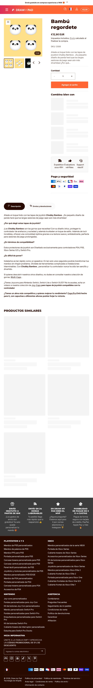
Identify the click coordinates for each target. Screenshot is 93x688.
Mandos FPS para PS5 (14, 553)
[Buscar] (65, 10)
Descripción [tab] (16, 206)
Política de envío (61, 682)
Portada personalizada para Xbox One (65, 577)
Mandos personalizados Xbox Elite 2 (64, 570)
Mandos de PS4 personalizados (18, 578)
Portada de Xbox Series (58, 549)
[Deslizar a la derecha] (39, 63)
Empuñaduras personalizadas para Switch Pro (23, 618)
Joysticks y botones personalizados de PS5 (23, 571)
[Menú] (7, 10)
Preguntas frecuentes (57, 602)
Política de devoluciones (59, 613)
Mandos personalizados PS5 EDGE (19, 574)
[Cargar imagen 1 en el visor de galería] (9, 63)
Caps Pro (72, 293)
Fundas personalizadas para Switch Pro (21, 613)
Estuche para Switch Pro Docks (18, 630)
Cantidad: (55, 70)
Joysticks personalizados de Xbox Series (66, 566)
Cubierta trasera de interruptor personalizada (24, 627)
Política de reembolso (52, 678)
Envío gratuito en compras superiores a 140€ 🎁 (45, 3)
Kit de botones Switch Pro (15, 623)
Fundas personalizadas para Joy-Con (21, 602)
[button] (65, 9)
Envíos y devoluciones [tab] (42, 206)
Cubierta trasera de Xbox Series (62, 553)
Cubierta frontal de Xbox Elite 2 (62, 573)
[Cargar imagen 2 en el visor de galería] (19, 63)
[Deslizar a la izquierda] (33, 63)
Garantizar (52, 617)
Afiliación (52, 620)
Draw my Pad (16, 678)
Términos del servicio (71, 678)
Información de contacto (34, 685)
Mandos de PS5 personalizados (18, 545)
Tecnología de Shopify (13, 681)
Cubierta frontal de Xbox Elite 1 (62, 584)
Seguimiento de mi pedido (59, 606)
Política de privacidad (33, 678)
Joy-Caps (36, 285)
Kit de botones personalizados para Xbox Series (66, 561)
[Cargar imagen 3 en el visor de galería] (30, 63)
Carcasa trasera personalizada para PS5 (22, 560)
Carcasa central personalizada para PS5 (22, 563)
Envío (72, 38)
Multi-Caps (16, 277)
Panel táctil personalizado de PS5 (19, 567)
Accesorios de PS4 (12, 589)
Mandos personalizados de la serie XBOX (66, 545)
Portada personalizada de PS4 (17, 582)
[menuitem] (24, 545)
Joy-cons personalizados (15, 598)
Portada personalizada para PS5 (18, 556)
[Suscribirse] (42, 651)
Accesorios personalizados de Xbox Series (67, 556)
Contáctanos (53, 598)
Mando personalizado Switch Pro (19, 609)
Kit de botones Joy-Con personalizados (22, 606)
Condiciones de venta (57, 609)
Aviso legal (29, 682)
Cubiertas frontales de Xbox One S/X (64, 581)
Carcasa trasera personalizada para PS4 (22, 585)
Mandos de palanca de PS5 (16, 549)
